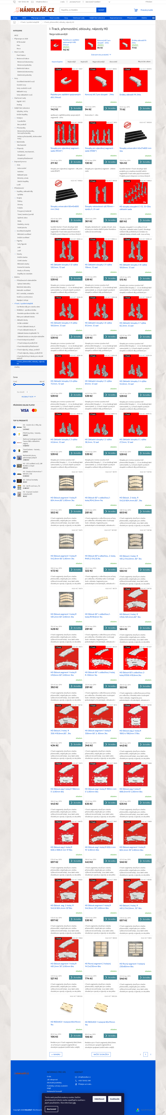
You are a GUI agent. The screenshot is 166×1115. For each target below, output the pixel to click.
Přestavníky (21, 128)
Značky (17, 367)
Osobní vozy (21, 85)
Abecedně (113, 62)
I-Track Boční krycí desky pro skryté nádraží (30, 357)
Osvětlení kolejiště (24, 231)
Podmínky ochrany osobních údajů (57, 1087)
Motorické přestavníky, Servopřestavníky (26, 132)
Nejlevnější (72, 62)
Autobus (20, 171)
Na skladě (22, 392)
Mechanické (21, 145)
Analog (19, 105)
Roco (19, 48)
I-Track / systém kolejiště (23, 303)
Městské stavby (23, 264)
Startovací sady (20, 98)
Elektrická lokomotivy (25, 72)
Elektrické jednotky (24, 75)
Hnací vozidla (19, 52)
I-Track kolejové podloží (25, 340)
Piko (18, 45)
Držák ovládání (22, 323)
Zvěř (19, 251)
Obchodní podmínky (93, 2)
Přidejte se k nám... (85, 1084)
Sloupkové (21, 155)
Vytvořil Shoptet (147, 1110)
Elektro (17, 277)
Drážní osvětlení (23, 237)
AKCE (16, 35)
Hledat (101, 10)
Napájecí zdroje (22, 300)
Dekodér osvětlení (23, 290)
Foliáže (20, 208)
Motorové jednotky (24, 65)
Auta (18, 165)
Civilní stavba (22, 260)
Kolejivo (20, 118)
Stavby (19, 254)
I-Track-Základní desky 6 (26, 326)
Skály (19, 221)
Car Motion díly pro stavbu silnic (28, 307)
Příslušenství (19, 188)
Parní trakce (21, 55)
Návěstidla (21, 142)
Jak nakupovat (75, 2)
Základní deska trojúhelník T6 (28, 333)
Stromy (20, 204)
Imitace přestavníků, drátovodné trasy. (29, 137)
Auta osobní (21, 168)
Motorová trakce (23, 58)
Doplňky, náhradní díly (25, 191)
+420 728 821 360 (84, 1080)
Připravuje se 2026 (21, 39)
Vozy (16, 78)
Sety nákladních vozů (24, 95)
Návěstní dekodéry (24, 287)
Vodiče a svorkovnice (25, 297)
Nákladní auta (22, 175)
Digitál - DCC (21, 101)
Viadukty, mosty (23, 224)
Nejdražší (84, 62)
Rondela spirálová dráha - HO (28, 313)
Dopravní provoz (20, 161)
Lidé (19, 247)
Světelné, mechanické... (26, 152)
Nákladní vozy (22, 91)
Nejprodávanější (99, 62)
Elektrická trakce (23, 68)
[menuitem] (15, 18)
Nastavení (51, 1109)
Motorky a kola (22, 178)
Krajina (19, 198)
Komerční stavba (23, 267)
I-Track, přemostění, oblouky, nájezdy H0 (31, 362)
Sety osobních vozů (24, 88)
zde (74, 1102)
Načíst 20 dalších (101, 1054)
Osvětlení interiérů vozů (26, 81)
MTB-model (21, 42)
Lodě (19, 185)
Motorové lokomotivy (25, 62)
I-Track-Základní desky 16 (26, 330)
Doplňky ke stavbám (24, 274)
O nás (62, 2)
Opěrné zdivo (22, 218)
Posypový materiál (24, 211)
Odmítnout (99, 1099)
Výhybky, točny (22, 111)
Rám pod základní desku (26, 317)
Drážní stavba (22, 257)
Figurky (19, 241)
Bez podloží (21, 124)
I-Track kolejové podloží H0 (27, 343)
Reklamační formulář (54, 1091)
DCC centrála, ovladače (25, 293)
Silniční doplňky (23, 181)
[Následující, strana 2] (145, 1054)
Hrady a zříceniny (23, 270)
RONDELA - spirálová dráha (26, 310)
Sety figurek (22, 244)
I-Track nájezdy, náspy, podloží (28, 350)
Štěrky (19, 201)
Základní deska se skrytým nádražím (30, 336)
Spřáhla (20, 194)
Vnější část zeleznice (22, 108)
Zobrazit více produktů (100, 55)
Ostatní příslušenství (25, 158)
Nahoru (56, 1054)
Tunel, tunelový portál (25, 214)
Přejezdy (20, 148)
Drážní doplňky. (22, 114)
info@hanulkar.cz (84, 1077)
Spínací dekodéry (23, 284)
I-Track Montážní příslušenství (28, 346)
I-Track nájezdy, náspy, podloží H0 (29, 353)
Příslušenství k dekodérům (26, 280)
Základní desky (22, 320)
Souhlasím (114, 1099)
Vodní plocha (22, 227)
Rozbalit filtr (27, 397)
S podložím (21, 121)
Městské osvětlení (24, 234)
